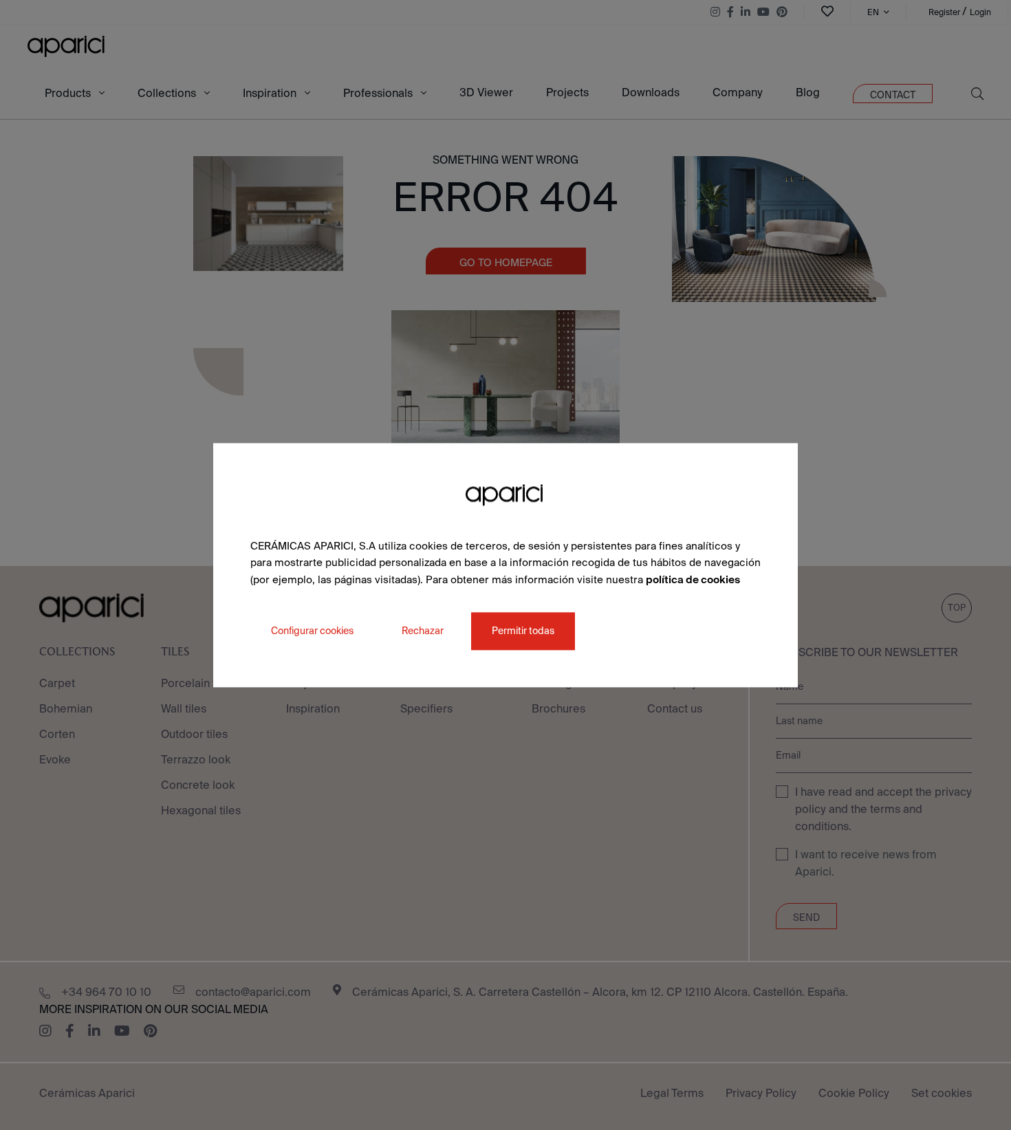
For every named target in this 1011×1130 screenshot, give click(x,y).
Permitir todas (523, 630)
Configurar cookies (312, 630)
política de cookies (693, 579)
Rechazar (423, 630)
